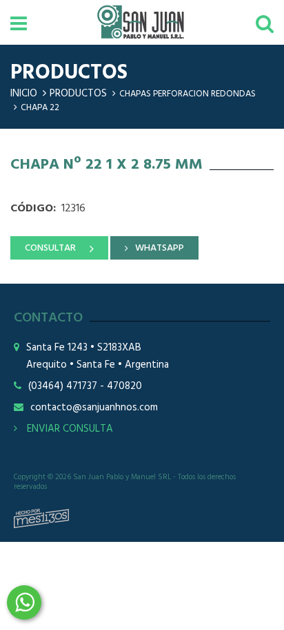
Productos (78, 93)
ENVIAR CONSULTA (68, 428)
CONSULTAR (50, 248)
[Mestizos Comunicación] (41, 518)
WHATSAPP (159, 248)
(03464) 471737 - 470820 (85, 386)
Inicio (23, 93)
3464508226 (24, 602)
